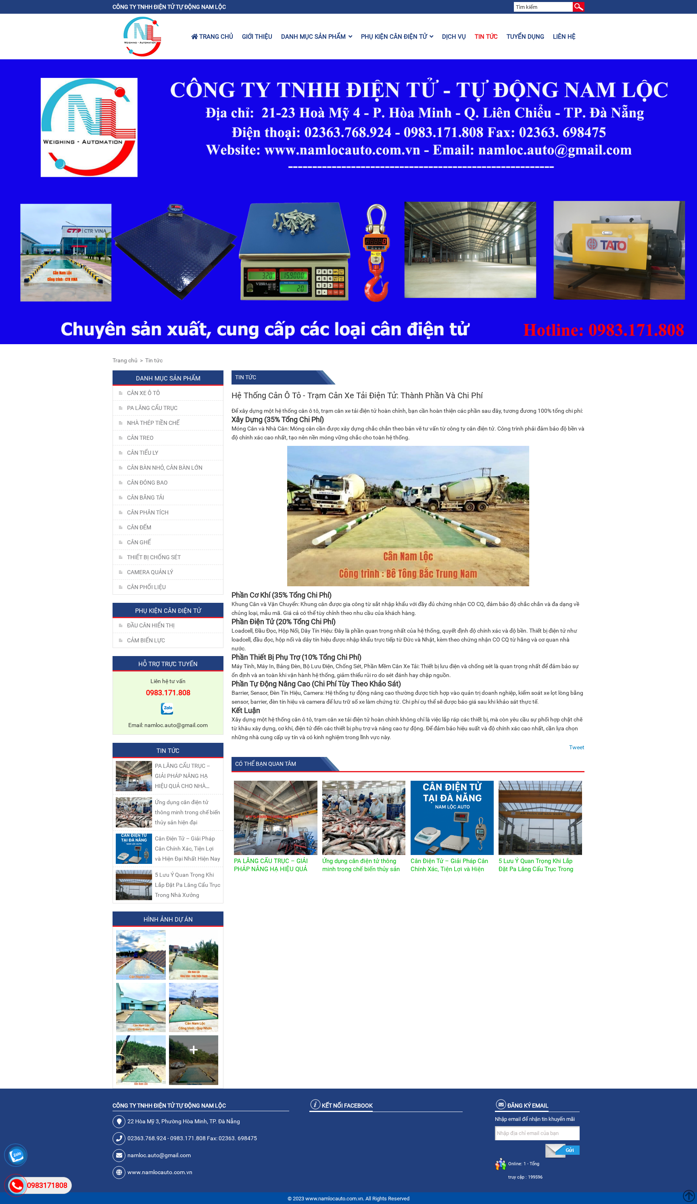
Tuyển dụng (525, 36)
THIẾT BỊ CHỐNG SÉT (154, 557)
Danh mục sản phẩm (313, 36)
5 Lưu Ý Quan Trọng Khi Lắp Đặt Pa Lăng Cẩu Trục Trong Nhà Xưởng (187, 885)
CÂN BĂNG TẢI (145, 497)
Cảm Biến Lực (146, 640)
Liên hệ (564, 36)
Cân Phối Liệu (146, 587)
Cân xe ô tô (143, 393)
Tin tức (486, 36)
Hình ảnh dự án (168, 919)
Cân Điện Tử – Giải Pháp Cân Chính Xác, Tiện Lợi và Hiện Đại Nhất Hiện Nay (187, 848)
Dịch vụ (454, 36)
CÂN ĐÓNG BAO (147, 482)
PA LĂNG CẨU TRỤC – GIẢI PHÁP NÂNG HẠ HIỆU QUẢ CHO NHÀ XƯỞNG (271, 869)
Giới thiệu (257, 36)
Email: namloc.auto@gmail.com (168, 725)
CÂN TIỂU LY (142, 452)
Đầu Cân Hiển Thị (151, 625)
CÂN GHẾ (139, 542)
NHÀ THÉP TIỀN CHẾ (153, 423)
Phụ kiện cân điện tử (394, 36)
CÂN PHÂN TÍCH (148, 512)
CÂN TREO (140, 438)
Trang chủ (215, 36)
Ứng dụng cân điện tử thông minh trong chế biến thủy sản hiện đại (187, 812)
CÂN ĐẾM (139, 527)
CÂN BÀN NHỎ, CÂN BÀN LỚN (164, 467)
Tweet (576, 747)
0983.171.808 (168, 692)
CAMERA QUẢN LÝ (150, 572)
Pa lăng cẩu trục (152, 408)
